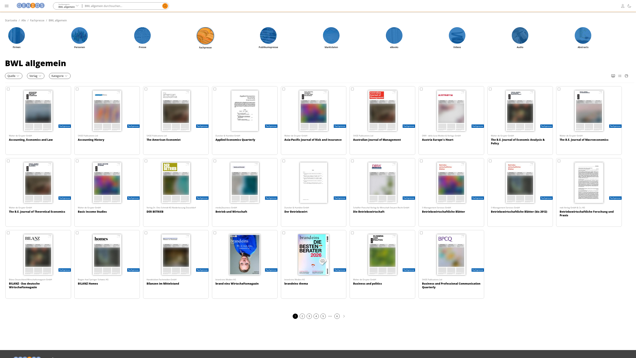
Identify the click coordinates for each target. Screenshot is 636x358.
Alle (23, 20)
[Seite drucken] (626, 76)
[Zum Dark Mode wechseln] (629, 6)
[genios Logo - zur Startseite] (30, 6)
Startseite (11, 20)
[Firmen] (16, 35)
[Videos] (457, 35)
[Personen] (79, 35)
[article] (38, 120)
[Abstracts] (583, 35)
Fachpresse (37, 20)
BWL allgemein (58, 20)
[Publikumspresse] (268, 35)
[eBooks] (394, 35)
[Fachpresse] (205, 36)
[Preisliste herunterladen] (613, 76)
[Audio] (520, 35)
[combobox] (68, 6)
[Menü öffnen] (6, 6)
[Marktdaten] (331, 35)
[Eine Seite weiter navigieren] (344, 316)
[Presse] (142, 35)
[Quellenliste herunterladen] (619, 76)
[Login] (622, 6)
